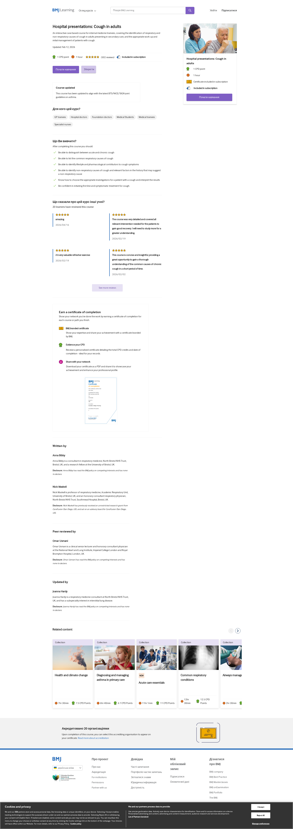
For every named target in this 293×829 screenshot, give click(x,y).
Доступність (137, 787)
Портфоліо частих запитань (146, 772)
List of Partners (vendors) (138, 817)
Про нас (96, 767)
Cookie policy (75, 824)
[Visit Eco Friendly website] (67, 778)
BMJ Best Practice (218, 777)
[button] (231, 630)
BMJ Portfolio (215, 792)
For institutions (99, 777)
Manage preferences (260, 823)
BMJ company (216, 771)
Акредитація (99, 772)
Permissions (98, 782)
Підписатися (177, 776)
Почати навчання (66, 69)
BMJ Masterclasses (218, 782)
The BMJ (213, 797)
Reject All (261, 815)
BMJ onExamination (219, 787)
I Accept (260, 807)
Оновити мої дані (179, 781)
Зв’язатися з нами (141, 777)
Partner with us (99, 787)
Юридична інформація (143, 782)
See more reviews (107, 287)
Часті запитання (140, 767)
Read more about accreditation (93, 738)
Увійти (213, 10)
